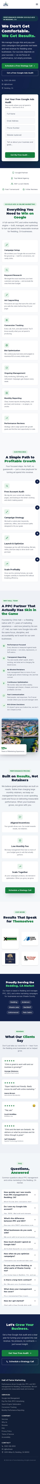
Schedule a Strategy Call (20, 890)
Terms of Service (8, 1434)
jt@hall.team (8, 84)
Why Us (4, 1422)
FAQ (3, 1428)
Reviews (5, 1425)
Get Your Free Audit (19, 1353)
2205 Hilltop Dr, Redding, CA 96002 (16, 1452)
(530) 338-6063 (10, 80)
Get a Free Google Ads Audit (20, 73)
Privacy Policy (7, 1431)
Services (5, 1419)
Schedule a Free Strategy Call (18, 66)
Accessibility (6, 1437)
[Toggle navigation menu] (37, 4)
